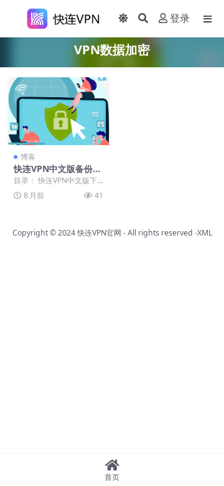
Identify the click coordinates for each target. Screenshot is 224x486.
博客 (28, 156)
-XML (202, 232)
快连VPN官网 (99, 232)
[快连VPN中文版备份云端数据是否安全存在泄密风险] (58, 111)
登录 (180, 18)
